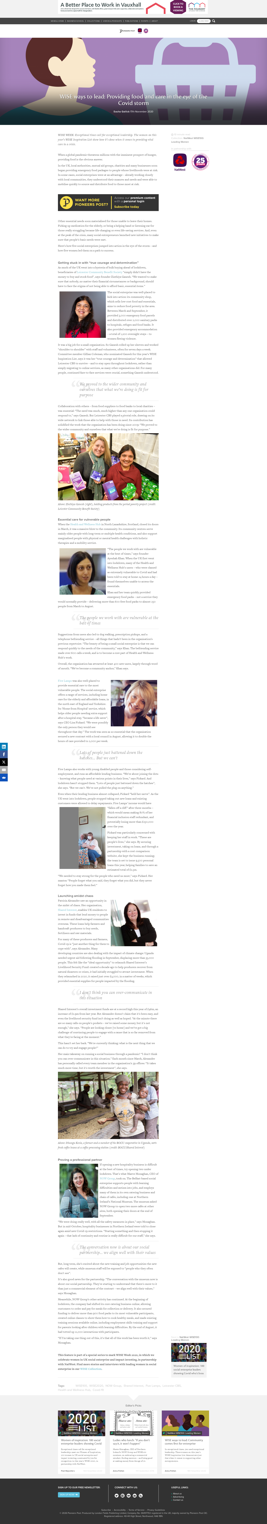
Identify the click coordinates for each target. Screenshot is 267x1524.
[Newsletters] (135, 1496)
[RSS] (141, 1496)
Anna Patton (118, 1471)
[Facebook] (123, 1496)
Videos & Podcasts (112, 21)
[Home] (133, 31)
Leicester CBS (172, 1385)
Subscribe (106, 1510)
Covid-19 (98, 1390)
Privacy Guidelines (156, 1510)
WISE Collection (91, 1369)
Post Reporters (68, 1471)
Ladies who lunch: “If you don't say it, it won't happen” (131, 1441)
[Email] (4, 770)
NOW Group (107, 1178)
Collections (93, 21)
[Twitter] (117, 1496)
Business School (75, 21)
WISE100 (81, 1385)
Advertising (178, 1497)
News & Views (57, 21)
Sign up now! (68, 1494)
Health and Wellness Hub (85, 524)
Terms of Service (136, 1510)
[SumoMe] (4, 777)
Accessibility (120, 1510)
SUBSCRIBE (204, 21)
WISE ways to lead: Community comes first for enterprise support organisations (184, 1443)
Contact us (178, 1500)
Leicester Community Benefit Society (99, 272)
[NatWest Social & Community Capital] (190, 162)
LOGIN (193, 21)
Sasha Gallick (122, 111)
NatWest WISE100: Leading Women (185, 1339)
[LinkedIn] (4, 746)
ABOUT (155, 21)
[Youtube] (129, 1496)
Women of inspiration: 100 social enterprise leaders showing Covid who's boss (189, 1369)
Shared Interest (67, 910)
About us (177, 1493)
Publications (131, 21)
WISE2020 (96, 1385)
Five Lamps (65, 681)
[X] (4, 762)
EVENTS (144, 21)
